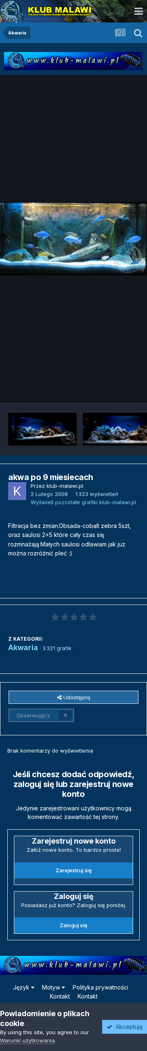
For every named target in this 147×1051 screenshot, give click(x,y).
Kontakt (60, 996)
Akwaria (23, 647)
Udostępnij (76, 697)
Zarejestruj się (74, 870)
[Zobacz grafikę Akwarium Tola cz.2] (42, 429)
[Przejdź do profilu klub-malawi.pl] (17, 491)
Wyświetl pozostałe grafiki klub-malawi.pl (83, 502)
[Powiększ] (73, 238)
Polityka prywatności (100, 987)
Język (22, 987)
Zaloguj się (73, 925)
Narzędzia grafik (107, 387)
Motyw (52, 987)
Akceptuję (127, 1026)
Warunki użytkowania (27, 1040)
